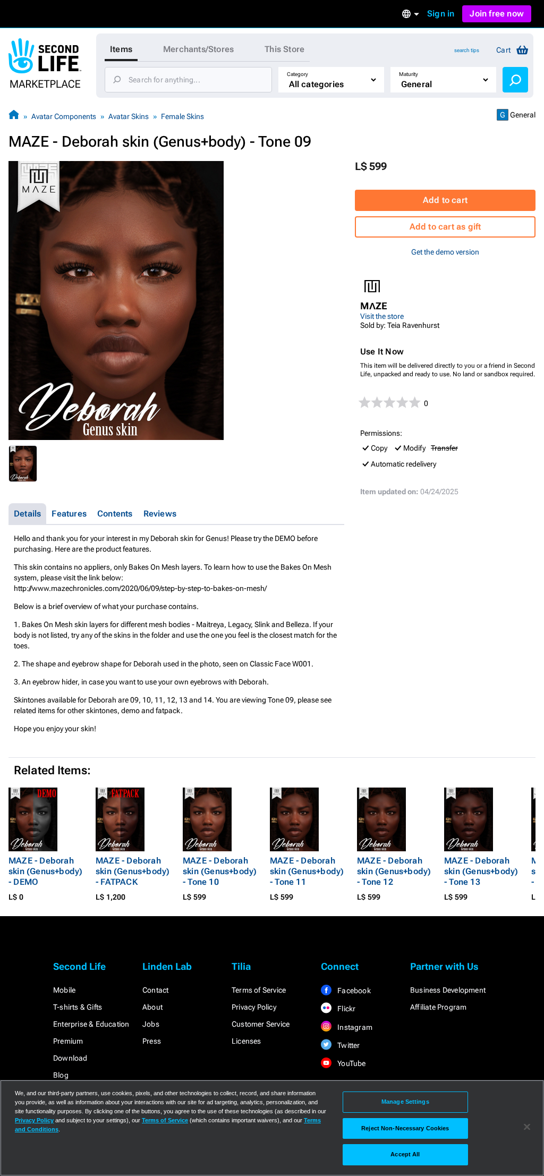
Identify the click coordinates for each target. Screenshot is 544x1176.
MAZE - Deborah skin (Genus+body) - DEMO (45, 871)
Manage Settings (405, 1101)
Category (297, 74)
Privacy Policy (254, 1007)
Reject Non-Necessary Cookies (405, 1128)
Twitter (348, 1045)
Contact (155, 990)
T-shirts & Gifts (77, 1007)
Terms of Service (259, 990)
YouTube (351, 1063)
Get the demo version (445, 252)
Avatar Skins (128, 116)
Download (70, 1058)
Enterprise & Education (91, 1024)
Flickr (345, 1008)
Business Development (448, 990)
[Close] (527, 1127)
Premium (68, 1041)
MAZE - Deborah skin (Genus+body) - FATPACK (132, 871)
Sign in (440, 14)
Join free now (497, 14)
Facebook (353, 990)
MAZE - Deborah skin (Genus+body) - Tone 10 (220, 871)
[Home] (13, 116)
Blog (61, 1075)
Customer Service (261, 1024)
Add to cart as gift (445, 227)
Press (151, 1041)
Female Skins (182, 116)
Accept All (405, 1154)
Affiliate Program (438, 1007)
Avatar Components (63, 116)
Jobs (150, 1024)
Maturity (408, 74)
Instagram (354, 1027)
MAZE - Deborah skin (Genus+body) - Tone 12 (394, 871)
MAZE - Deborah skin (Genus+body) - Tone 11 (307, 871)
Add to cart (445, 200)
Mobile (64, 990)
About (152, 1007)
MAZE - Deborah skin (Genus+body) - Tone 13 (481, 871)
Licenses (246, 1041)
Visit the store (382, 316)
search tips (466, 50)
